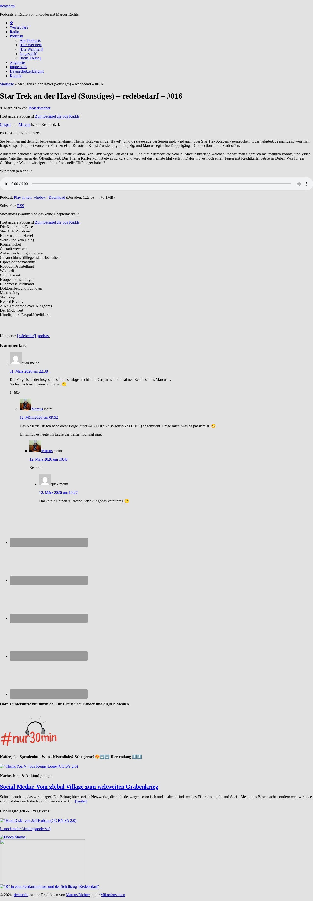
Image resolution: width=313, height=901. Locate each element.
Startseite (7, 84)
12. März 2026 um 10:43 (48, 459)
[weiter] (81, 801)
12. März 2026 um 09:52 (39, 417)
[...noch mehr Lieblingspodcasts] (25, 829)
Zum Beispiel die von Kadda (57, 116)
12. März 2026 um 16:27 (58, 492)
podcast (44, 336)
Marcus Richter (78, 895)
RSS (20, 206)
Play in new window (30, 197)
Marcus (24, 124)
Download (57, 197)
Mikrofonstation (113, 895)
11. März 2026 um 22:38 (29, 371)
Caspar (5, 124)
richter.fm (7, 6)
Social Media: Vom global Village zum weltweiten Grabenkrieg (79, 786)
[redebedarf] (26, 336)
